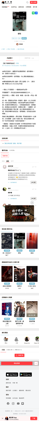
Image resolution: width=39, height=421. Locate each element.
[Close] (32, 202)
